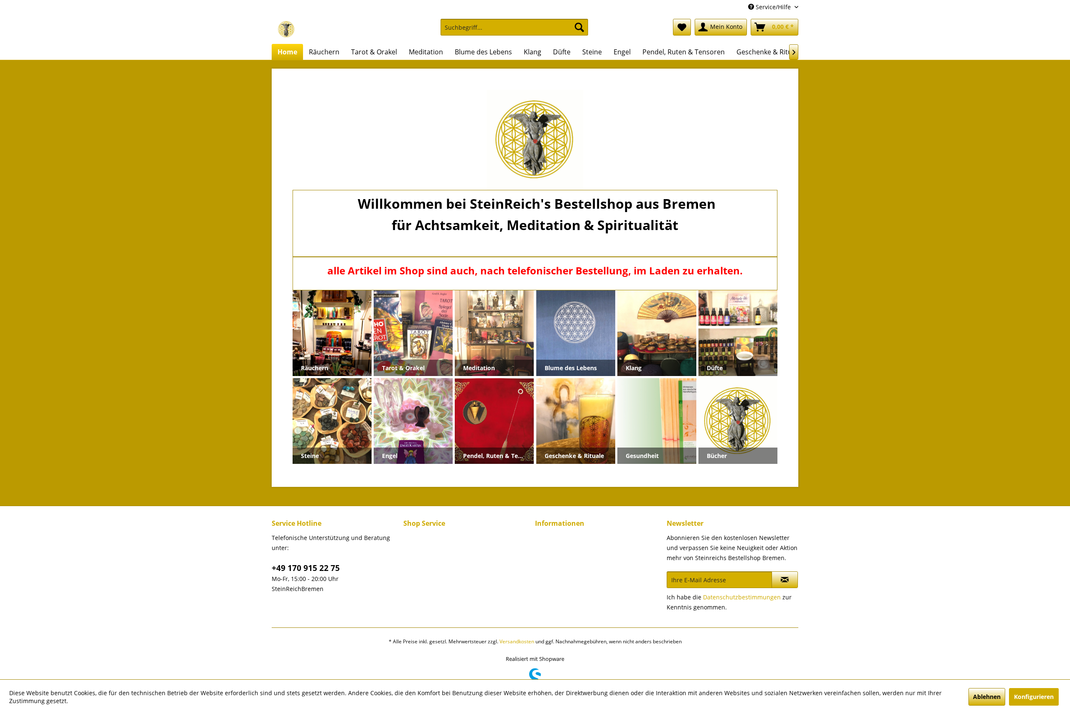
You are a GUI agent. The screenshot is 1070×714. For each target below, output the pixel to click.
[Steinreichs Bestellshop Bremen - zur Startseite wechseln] (286, 29)
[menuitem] (514, 31)
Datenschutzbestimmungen (742, 597)
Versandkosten (516, 641)
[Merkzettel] (682, 27)
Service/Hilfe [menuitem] (773, 7)
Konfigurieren (1034, 697)
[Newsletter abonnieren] (785, 579)
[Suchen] (579, 27)
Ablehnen (987, 697)
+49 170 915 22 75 (306, 568)
